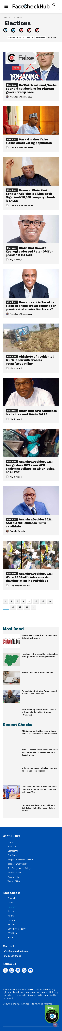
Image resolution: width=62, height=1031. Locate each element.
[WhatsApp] (24, 970)
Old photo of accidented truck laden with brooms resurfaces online (30, 360)
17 (20, 607)
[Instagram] (11, 970)
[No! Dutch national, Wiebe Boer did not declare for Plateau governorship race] (31, 66)
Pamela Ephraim (17, 531)
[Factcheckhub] (31, 6)
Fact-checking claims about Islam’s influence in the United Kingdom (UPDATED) (39, 712)
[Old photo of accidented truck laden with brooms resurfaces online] (31, 338)
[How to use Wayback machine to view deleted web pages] (11, 641)
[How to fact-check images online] (11, 678)
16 (13, 607)
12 (35, 601)
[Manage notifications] (55, 1024)
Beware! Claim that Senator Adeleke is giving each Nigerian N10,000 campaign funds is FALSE (31, 195)
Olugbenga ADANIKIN (20, 585)
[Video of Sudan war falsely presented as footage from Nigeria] (11, 773)
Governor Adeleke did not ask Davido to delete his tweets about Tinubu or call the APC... (39, 789)
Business (40, 37)
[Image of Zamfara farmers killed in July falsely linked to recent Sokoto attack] (11, 810)
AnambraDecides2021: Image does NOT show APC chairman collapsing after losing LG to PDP (30, 467)
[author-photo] (8, 96)
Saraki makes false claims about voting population (29, 141)
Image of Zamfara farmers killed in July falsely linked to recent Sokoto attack (39, 808)
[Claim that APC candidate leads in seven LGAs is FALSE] (31, 392)
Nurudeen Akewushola (21, 97)
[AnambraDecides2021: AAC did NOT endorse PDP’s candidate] (31, 500)
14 (50, 601)
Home (6, 17)
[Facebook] (5, 970)
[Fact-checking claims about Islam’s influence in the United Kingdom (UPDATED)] (11, 715)
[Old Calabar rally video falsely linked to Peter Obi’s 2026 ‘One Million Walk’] (11, 736)
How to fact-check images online (37, 672)
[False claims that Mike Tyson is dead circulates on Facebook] (11, 696)
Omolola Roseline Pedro (21, 148)
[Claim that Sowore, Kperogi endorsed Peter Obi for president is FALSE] (31, 229)
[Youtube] (30, 970)
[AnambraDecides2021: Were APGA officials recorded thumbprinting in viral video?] (31, 555)
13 (43, 601)
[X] (17, 970)
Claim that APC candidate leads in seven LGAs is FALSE (31, 412)
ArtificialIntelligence (20, 37)
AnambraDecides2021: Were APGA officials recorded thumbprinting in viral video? (29, 577)
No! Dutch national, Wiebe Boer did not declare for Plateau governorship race (31, 88)
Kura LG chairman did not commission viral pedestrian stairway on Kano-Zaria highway (40, 752)
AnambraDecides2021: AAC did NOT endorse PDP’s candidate (29, 523)
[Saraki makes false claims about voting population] (31, 120)
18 (27, 607)
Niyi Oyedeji (16, 260)
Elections (11, 85)
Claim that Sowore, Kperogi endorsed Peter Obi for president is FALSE (29, 251)
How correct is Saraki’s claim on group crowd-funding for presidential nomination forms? (31, 306)
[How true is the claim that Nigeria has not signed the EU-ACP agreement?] (11, 659)
